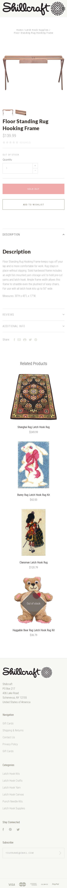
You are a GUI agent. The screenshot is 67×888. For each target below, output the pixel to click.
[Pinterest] (10, 830)
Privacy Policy (10, 744)
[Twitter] (18, 830)
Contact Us (9, 737)
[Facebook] (3, 830)
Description (11, 234)
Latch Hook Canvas (13, 794)
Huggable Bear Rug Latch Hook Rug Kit (34, 630)
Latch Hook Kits (11, 773)
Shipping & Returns (13, 730)
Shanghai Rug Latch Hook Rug (34, 427)
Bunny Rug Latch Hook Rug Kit (33, 495)
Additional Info (14, 326)
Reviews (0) (25, 142)
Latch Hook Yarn (12, 787)
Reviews (8, 314)
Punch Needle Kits (13, 801)
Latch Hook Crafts (13, 780)
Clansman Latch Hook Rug (34, 562)
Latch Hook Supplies (14, 808)
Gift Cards (8, 723)
